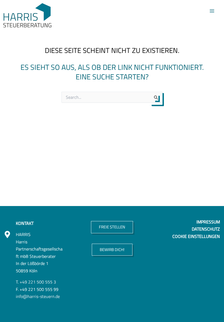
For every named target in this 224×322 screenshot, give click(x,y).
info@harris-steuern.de (38, 296)
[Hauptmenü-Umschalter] (212, 10)
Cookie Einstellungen (196, 236)
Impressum (208, 221)
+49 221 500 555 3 (38, 281)
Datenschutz (206, 228)
